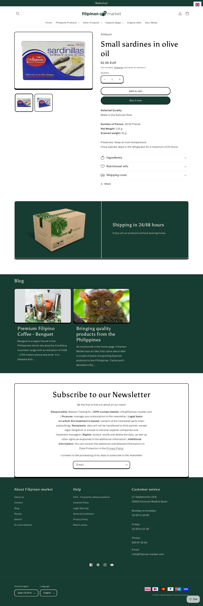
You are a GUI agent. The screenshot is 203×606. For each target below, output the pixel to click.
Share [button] (107, 184)
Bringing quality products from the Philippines (95, 334)
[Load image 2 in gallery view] (43, 103)
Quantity (105, 73)
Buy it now (136, 100)
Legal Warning (81, 508)
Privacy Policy (115, 448)
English (47, 593)
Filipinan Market (165, 595)
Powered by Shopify (181, 595)
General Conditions (83, 514)
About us (19, 497)
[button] (17, 13)
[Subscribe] (126, 465)
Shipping (118, 67)
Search (18, 519)
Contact (18, 502)
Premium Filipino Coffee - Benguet (36, 331)
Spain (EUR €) (25, 593)
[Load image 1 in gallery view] (24, 103)
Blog (16, 508)
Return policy (80, 525)
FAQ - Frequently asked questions (91, 497)
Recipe (18, 514)
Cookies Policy (81, 502)
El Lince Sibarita (23, 525)
